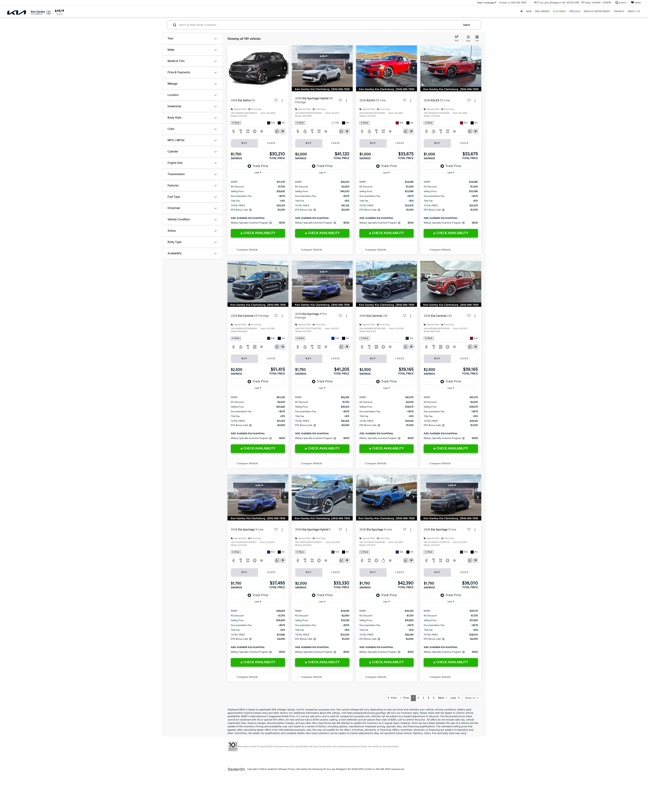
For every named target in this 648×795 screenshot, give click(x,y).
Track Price (260, 166)
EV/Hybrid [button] (559, 11)
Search (466, 25)
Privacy (291, 769)
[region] (258, 202)
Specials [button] (574, 11)
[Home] (521, 11)
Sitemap (283, 769)
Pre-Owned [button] (542, 11)
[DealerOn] (236, 769)
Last (454, 698)
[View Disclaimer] (262, 131)
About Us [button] (634, 11)
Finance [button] (619, 11)
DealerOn (272, 769)
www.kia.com (398, 769)
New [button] (529, 11)
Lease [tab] (271, 143)
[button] (285, 68)
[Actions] (282, 100)
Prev (405, 698)
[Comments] (277, 131)
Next (442, 698)
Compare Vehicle (247, 249)
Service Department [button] (597, 11)
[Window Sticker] (282, 131)
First (393, 698)
